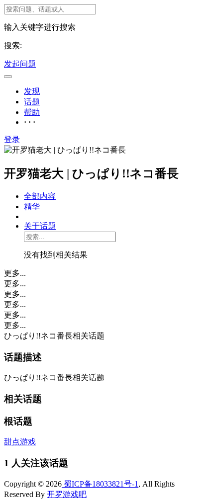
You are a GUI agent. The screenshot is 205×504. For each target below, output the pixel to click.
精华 (32, 206)
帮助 (32, 112)
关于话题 (40, 226)
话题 (32, 101)
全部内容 (40, 196)
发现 (32, 91)
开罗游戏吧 (67, 494)
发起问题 (20, 64)
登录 (12, 139)
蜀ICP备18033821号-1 (100, 484)
